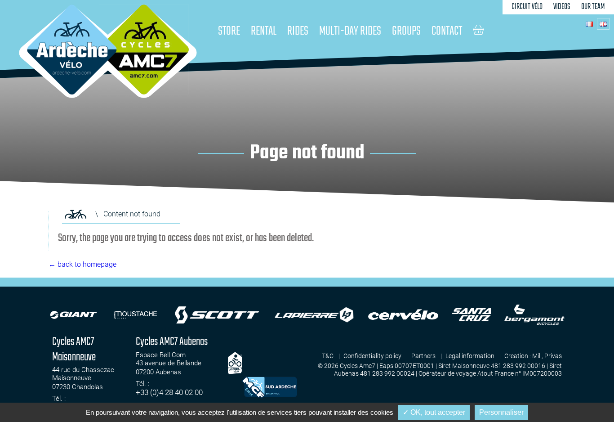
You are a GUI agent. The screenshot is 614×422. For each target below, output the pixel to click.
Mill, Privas (547, 355)
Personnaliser (501, 412)
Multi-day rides (350, 31)
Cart (478, 30)
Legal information (469, 355)
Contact (447, 31)
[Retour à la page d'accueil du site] (75, 214)
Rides (297, 31)
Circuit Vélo (527, 6)
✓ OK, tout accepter (434, 412)
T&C (328, 355)
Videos (561, 6)
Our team (593, 6)
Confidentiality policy (372, 355)
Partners (423, 355)
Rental (263, 31)
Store (229, 31)
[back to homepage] (72, 49)
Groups (406, 31)
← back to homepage (82, 264)
